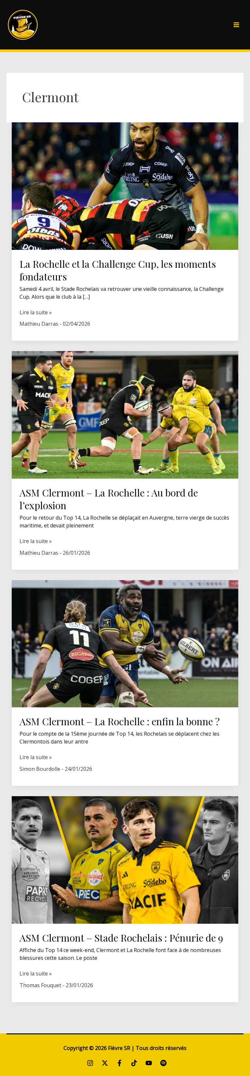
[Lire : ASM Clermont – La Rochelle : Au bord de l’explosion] (125, 414)
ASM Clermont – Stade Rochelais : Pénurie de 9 (121, 937)
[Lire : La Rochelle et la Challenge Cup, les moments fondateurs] (125, 185)
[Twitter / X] (105, 1063)
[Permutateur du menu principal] (236, 25)
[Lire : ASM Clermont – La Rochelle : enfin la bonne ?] (125, 643)
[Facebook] (119, 1063)
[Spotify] (163, 1063)
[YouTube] (149, 1063)
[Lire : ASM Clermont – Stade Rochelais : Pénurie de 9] (125, 859)
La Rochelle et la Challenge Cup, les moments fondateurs (118, 270)
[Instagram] (90, 1063)
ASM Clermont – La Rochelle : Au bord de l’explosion (109, 499)
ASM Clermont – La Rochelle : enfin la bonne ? (120, 721)
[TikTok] (134, 1063)
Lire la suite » (36, 312)
